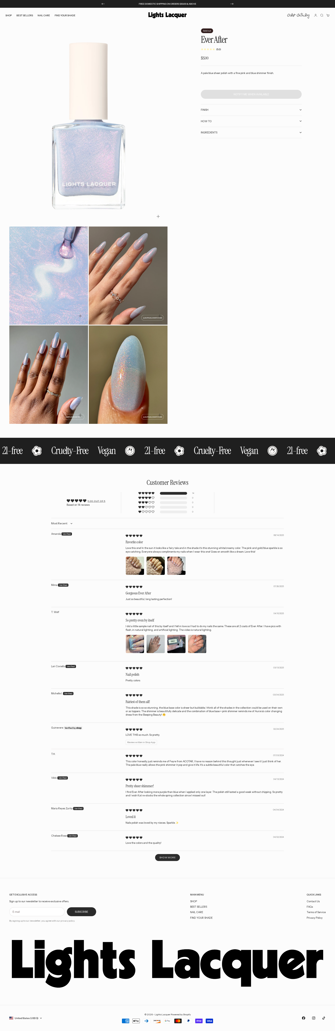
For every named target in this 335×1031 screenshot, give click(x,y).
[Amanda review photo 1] (135, 565)
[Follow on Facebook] (304, 1018)
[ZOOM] (158, 216)
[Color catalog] (298, 15)
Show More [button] (167, 857)
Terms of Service (316, 912)
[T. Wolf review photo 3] (176, 644)
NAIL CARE (196, 912)
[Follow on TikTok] (324, 1018)
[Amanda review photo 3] (176, 565)
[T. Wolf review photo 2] (155, 644)
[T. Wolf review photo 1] (135, 644)
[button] (146, 493)
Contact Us (313, 901)
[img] (134, 535)
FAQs (310, 906)
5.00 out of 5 (96, 501)
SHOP (193, 901)
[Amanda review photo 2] (155, 565)
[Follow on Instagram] (314, 1018)
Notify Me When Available (251, 94)
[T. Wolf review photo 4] (197, 644)
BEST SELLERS (24, 15)
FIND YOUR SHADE (201, 917)
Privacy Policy (315, 917)
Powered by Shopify (181, 1014)
